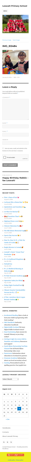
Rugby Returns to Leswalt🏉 (13, 247)
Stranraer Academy (10, 358)
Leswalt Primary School (14, 6)
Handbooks (6, 428)
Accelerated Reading (11, 315)
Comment (6, 97)
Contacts (5, 432)
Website (5, 139)
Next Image (16, 40)
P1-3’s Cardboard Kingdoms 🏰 (14, 259)
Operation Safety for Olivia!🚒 (14, 280)
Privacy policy (19, 460)
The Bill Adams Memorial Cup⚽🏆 (16, 231)
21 (19, 408)
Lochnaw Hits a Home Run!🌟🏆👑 (16, 202)
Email (5, 131)
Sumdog (7, 363)
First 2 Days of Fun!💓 (11, 197)
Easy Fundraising (10, 332)
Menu (5, 11)
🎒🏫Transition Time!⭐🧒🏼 (13, 216)
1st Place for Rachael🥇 (12, 212)
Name (4, 123)
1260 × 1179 (16, 77)
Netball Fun (8, 264)
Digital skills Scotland (11, 327)
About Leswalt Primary (10, 436)
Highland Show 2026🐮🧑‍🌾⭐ (14, 221)
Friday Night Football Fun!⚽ (14, 285)
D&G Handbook (9, 322)
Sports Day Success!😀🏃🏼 (12, 235)
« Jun (7, 419)
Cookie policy (11, 460)
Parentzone (8, 353)
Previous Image (6, 40)
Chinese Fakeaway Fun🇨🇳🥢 (13, 226)
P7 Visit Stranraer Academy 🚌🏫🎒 (16, 276)
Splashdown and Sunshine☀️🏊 (15, 207)
